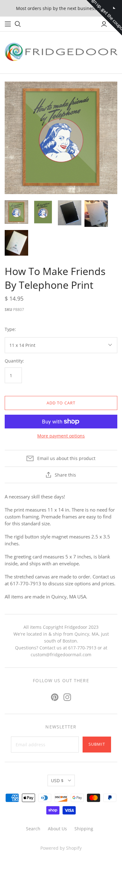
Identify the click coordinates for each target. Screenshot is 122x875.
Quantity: (14, 361)
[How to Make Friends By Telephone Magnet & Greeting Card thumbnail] (43, 212)
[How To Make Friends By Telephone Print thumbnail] (16, 212)
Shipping (83, 829)
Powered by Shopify (61, 848)
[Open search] (18, 24)
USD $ (57, 780)
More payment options (61, 436)
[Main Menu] (8, 24)
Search (33, 829)
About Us (57, 829)
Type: (10, 329)
